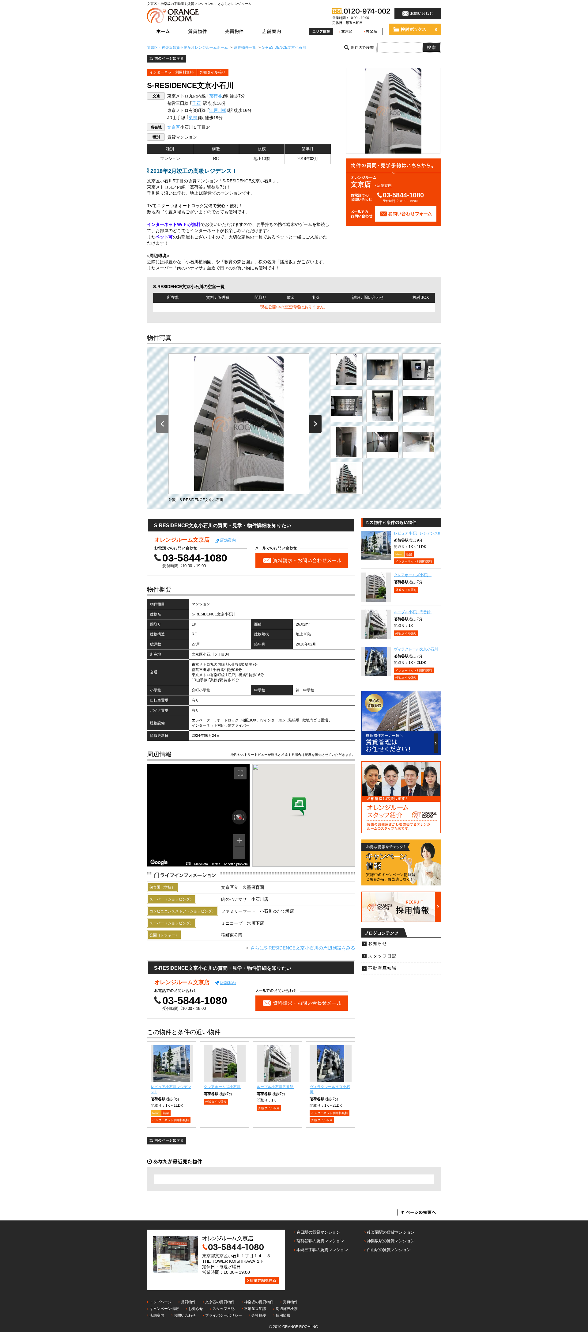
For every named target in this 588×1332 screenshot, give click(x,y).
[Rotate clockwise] (244, 817)
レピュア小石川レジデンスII (417, 533)
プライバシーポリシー (223, 1315)
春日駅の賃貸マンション (318, 1232)
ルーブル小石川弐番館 (275, 1087)
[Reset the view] (239, 817)
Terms (216, 864)
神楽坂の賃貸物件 (258, 1302)
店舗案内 (384, 185)
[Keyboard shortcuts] (188, 863)
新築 (166, 1113)
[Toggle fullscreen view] (240, 773)
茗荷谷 (215, 96)
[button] (299, 807)
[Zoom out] (239, 853)
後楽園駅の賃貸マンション (391, 1232)
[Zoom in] (239, 840)
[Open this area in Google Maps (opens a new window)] (159, 862)
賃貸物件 (188, 1302)
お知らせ (377, 943)
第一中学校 (305, 690)
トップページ (160, 1302)
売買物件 (290, 1302)
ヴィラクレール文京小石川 (416, 649)
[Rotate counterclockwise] (234, 817)
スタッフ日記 (382, 956)
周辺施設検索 (287, 1309)
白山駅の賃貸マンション (389, 1249)
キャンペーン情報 (164, 1309)
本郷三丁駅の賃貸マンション (322, 1249)
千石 (196, 103)
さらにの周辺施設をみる (302, 947)
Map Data (201, 864)
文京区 (173, 127)
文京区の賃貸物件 (220, 1302)
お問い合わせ (185, 1315)
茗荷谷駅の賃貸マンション (320, 1241)
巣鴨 (193, 118)
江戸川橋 (217, 110)
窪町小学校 (201, 690)
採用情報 (283, 1315)
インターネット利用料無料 (171, 72)
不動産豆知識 (382, 968)
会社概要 (258, 1315)
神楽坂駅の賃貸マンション (391, 1241)
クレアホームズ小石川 (222, 1087)
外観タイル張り (212, 72)
